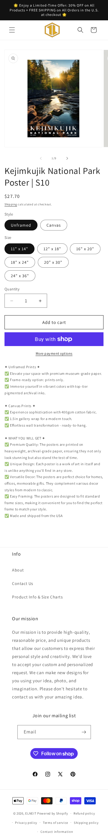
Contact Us (22, 583)
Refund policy (84, 813)
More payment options (54, 353)
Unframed (21, 225)
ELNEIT (30, 813)
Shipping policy (86, 823)
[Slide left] (40, 158)
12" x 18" (52, 248)
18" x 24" (20, 262)
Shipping (10, 204)
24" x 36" (20, 275)
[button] (12, 30)
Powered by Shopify (52, 813)
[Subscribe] (84, 732)
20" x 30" (53, 262)
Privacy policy (26, 823)
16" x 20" (85, 248)
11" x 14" (19, 248)
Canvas (53, 225)
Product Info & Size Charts (37, 597)
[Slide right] (67, 158)
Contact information (56, 832)
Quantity (12, 289)
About (18, 570)
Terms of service (55, 823)
